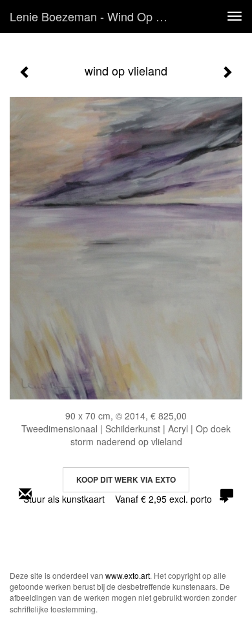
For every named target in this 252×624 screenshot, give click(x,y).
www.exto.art (127, 575)
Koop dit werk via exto (126, 479)
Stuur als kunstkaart (117, 498)
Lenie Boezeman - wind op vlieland (96, 16)
